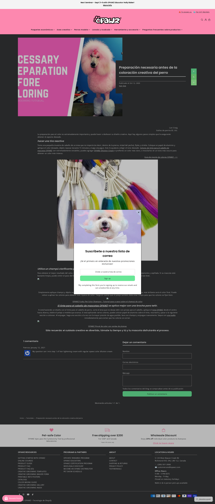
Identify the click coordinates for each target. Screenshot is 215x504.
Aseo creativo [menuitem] (63, 30)
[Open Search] (202, 20)
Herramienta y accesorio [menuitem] (126, 30)
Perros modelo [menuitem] (81, 30)
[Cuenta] (206, 20)
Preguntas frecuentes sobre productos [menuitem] (161, 30)
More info (107, 5)
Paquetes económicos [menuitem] (42, 30)
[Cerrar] (139, 212)
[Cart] (209, 20)
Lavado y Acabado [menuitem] (101, 30)
